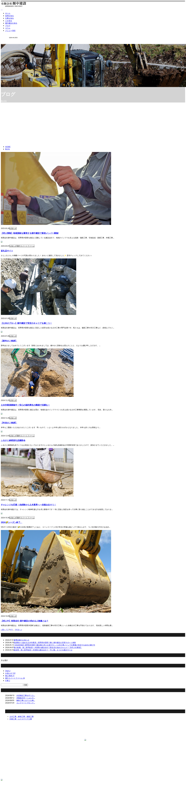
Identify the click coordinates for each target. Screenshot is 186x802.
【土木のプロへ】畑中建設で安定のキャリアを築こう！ (26, 323)
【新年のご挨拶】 (9, 340)
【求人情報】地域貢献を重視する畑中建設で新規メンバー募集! (30, 233)
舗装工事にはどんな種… (25, 700)
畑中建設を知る (11, 23)
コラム (7, 28)
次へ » (19, 629)
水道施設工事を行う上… (25, 695)
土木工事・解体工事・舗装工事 (21, 716)
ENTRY (8, 45)
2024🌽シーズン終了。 (11, 522)
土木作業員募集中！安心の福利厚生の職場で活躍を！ (25, 405)
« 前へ (3, 629)
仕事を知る (9, 18)
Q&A (7, 671)
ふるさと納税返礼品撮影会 (13, 440)
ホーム (7, 13)
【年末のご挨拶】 (9, 422)
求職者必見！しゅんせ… (25, 698)
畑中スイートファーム (25, 246)
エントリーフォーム (13, 773)
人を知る (8, 20)
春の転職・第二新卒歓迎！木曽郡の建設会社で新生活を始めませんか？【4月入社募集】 (48, 647)
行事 (7, 680)
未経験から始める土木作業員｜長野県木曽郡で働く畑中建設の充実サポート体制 (45, 642)
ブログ (7, 25)
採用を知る (9, 16)
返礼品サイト (7, 250)
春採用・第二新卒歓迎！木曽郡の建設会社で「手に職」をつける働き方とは (43, 650)
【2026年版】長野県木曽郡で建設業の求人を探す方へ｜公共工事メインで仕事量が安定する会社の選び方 (54, 645)
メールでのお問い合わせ (59, 736)
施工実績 (9, 675)
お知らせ (13, 228)
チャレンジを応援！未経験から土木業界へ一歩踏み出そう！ (28, 504)
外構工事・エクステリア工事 (20, 719)
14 (16, 629)
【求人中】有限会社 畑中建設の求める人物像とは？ (24, 620)
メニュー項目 (10, 30)
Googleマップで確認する (11, 751)
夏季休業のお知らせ (21, 640)
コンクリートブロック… (25, 703)
